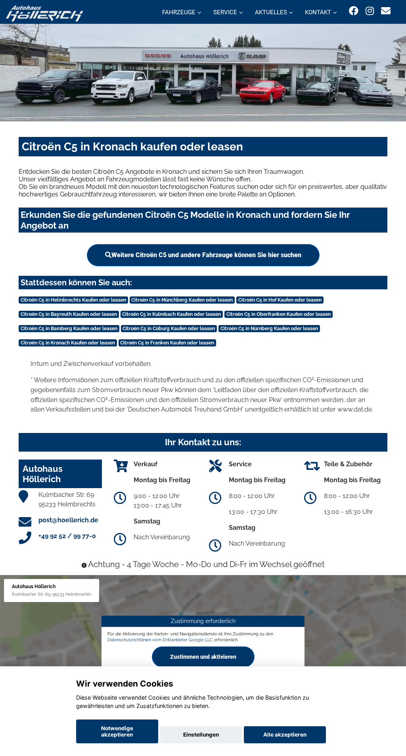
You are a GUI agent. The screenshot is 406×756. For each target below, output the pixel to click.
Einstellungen (201, 734)
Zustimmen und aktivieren (203, 657)
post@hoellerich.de (68, 520)
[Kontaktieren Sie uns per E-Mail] (386, 11)
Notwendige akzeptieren (117, 731)
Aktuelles (271, 12)
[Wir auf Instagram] (370, 11)
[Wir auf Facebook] (353, 11)
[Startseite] (44, 13)
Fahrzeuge (178, 12)
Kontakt (318, 12)
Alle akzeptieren (284, 734)
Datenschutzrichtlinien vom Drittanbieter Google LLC (160, 640)
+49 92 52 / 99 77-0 (67, 536)
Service (225, 12)
